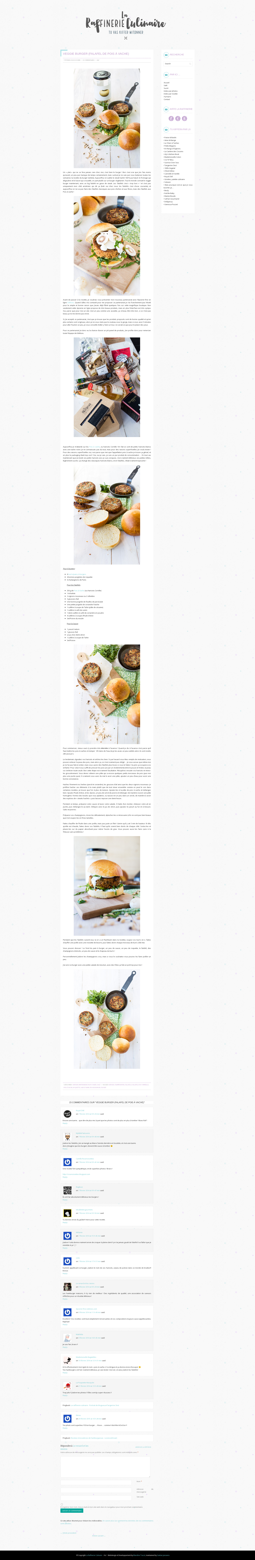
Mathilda (79, 1334)
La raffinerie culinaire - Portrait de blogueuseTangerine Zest (95, 1405)
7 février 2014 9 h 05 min (72, 60)
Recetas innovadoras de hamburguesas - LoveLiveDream (94, 1438)
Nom (138, 1481)
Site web (140, 1497)
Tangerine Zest (170, 165)
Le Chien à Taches (171, 143)
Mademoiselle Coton (172, 157)
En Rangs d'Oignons (172, 148)
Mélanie (79, 1232)
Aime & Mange (170, 140)
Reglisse (79, 1187)
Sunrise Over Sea (171, 162)
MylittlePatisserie (83, 1133)
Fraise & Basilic (170, 137)
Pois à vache (94, 447)
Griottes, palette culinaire (174, 179)
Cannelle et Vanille (171, 174)
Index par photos (171, 91)
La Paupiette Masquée (85, 1382)
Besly (166, 190)
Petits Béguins (170, 146)
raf (98, 60)
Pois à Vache (79, 590)
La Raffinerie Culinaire (94, 1555)
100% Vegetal (169, 168)
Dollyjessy (168, 201)
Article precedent (68, 1533)
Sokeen (167, 182)
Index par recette (171, 94)
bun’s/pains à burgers (77, 574)
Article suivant (99, 1536)
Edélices (70, 302)
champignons (119, 1085)
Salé (98, 1085)
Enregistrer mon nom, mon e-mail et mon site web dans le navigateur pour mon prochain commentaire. (101, 1507)
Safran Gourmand (171, 199)
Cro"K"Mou (168, 160)
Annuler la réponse (143, 1447)
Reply (65, 1123)
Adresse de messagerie (145, 1490)
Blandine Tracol (139, 1555)
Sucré (166, 88)
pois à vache (68, 1087)
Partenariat (83, 1085)
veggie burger (95, 1087)
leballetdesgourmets (84, 1209)
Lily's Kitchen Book (171, 154)
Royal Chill (80, 1110)
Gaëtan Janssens (163, 1555)
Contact (167, 99)
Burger (75, 1085)
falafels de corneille (140, 1085)
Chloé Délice (169, 171)
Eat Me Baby (169, 193)
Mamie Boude (170, 196)
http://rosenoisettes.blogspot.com (76, 1174)
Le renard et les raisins (85, 1283)
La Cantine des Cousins (173, 151)
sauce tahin (85, 1087)
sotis (78, 1258)
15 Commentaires (89, 60)
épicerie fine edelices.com (86, 1309)
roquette (76, 1087)
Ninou (78, 1415)
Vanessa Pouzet (171, 204)
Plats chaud (92, 1085)
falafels (128, 1085)
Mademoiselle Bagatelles (86, 1357)
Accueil (166, 82)
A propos (167, 96)
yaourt (103, 1087)
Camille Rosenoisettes (85, 1158)
